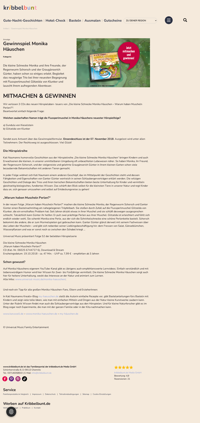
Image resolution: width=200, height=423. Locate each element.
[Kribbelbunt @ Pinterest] (11, 378)
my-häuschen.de (69, 314)
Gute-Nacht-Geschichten (22, 20)
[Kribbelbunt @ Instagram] (17, 378)
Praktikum (26, 408)
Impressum (36, 394)
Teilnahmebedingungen (69, 394)
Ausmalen (93, 20)
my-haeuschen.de (48, 296)
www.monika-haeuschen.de (41, 314)
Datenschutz (50, 394)
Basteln (75, 20)
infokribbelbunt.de (41, 372)
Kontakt (37, 408)
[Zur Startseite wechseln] (23, 8)
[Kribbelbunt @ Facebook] (4, 378)
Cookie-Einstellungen (102, 394)
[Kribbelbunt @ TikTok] (24, 378)
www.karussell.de (13, 314)
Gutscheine (113, 20)
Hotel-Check (55, 20)
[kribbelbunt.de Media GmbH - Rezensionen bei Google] (128, 367)
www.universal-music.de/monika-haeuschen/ (40, 279)
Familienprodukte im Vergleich (16, 394)
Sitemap (85, 394)
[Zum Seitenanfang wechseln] (191, 413)
